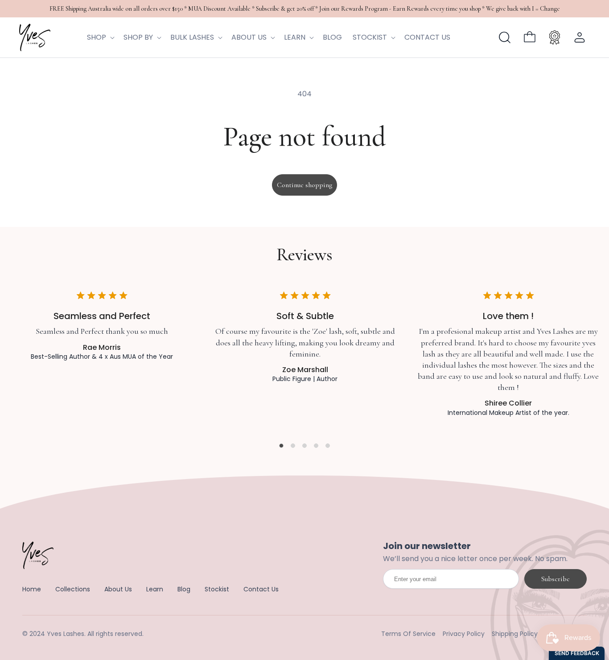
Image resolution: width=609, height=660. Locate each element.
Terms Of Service (408, 634)
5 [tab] (327, 445)
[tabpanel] (101, 326)
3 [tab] (304, 445)
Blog (183, 589)
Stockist (217, 589)
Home (31, 589)
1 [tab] (281, 445)
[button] (100, 38)
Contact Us (261, 589)
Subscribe (555, 578)
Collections (72, 589)
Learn (154, 589)
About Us (118, 589)
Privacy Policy (464, 634)
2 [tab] (293, 445)
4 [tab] (316, 445)
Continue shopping (304, 184)
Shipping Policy (515, 634)
